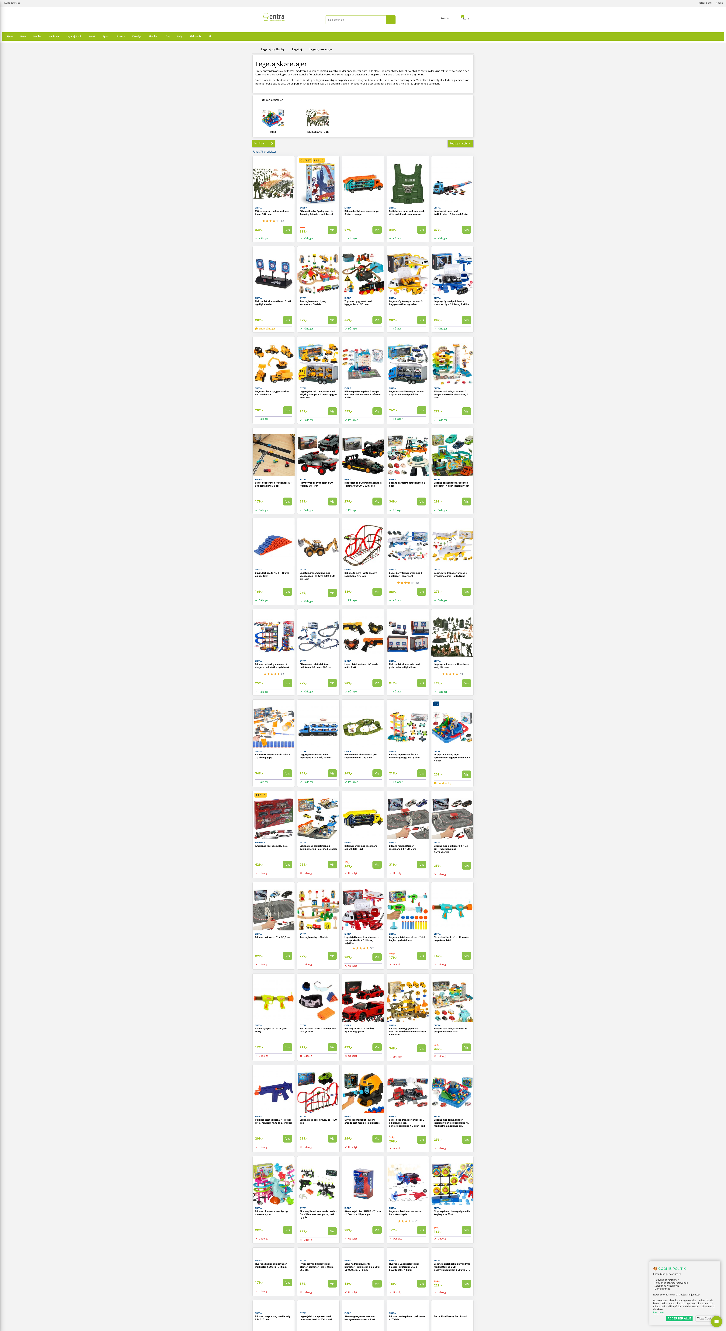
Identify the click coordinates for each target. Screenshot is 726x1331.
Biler (273, 131)
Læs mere (658, 1312)
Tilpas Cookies (706, 1318)
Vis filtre (259, 143)
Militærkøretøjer (318, 131)
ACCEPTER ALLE (679, 1318)
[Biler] (273, 118)
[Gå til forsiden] (256, 49)
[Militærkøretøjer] (318, 118)
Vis (287, 230)
